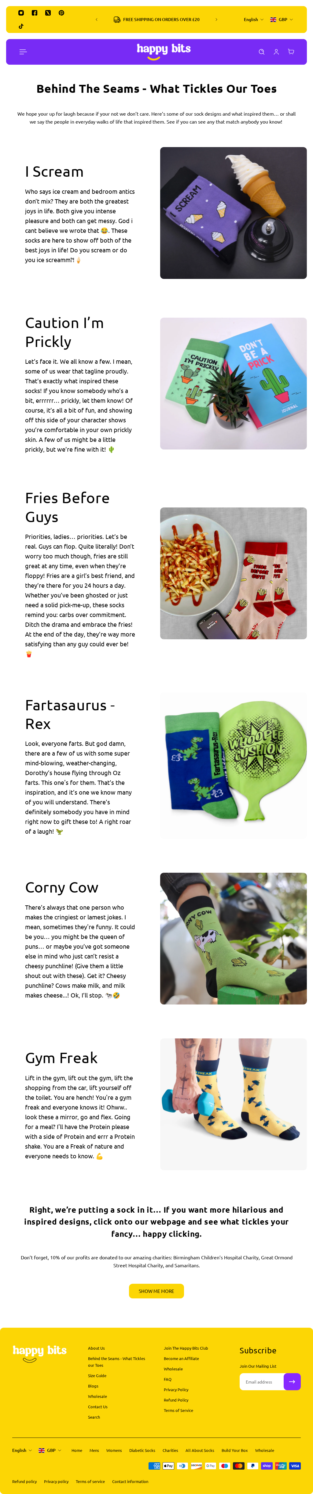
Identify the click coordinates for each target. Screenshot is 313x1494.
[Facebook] (34, 13)
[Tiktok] (21, 26)
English (19, 1450)
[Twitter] (48, 13)
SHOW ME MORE (156, 1291)
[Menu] (22, 52)
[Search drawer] (261, 52)
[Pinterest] (61, 13)
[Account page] (276, 52)
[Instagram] (21, 13)
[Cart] (291, 52)
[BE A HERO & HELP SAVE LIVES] (158, 19)
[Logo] (163, 52)
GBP (51, 1450)
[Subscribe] (292, 1381)
